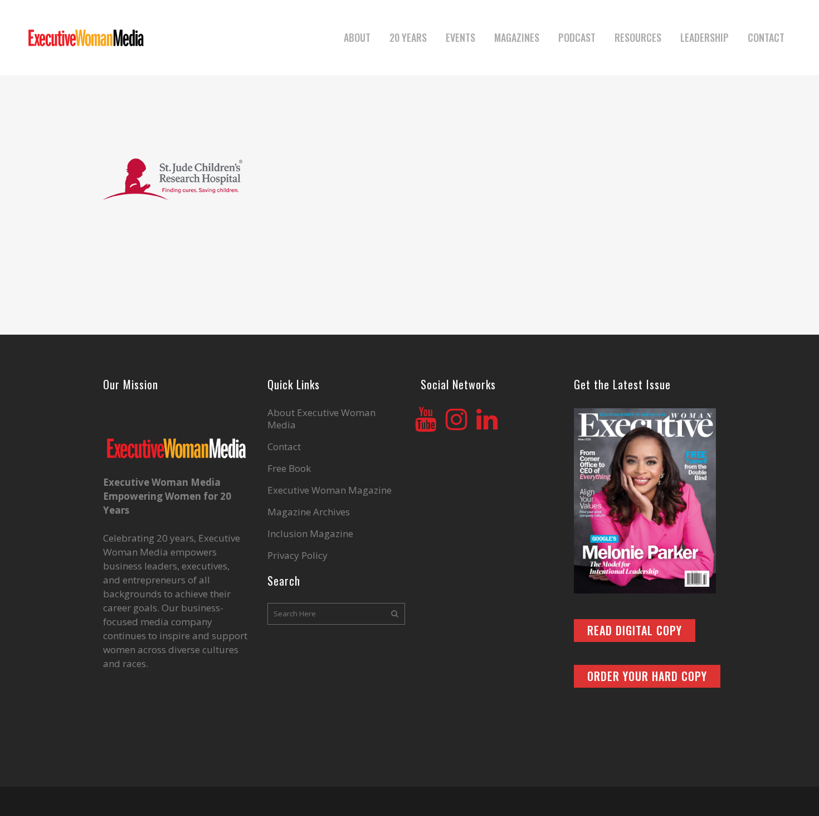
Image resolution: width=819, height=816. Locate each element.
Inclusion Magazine (310, 534)
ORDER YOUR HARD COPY (647, 676)
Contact (284, 447)
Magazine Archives (308, 512)
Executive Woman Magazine (329, 490)
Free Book (289, 468)
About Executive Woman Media (321, 419)
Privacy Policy (297, 555)
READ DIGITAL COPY (634, 630)
